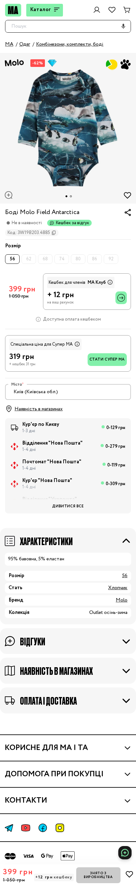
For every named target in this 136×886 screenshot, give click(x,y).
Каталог (41, 9)
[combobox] (68, 392)
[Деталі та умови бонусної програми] (109, 282)
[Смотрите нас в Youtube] (25, 828)
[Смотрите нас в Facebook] (42, 828)
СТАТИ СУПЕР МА (107, 359)
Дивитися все (67, 506)
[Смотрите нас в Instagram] (60, 828)
